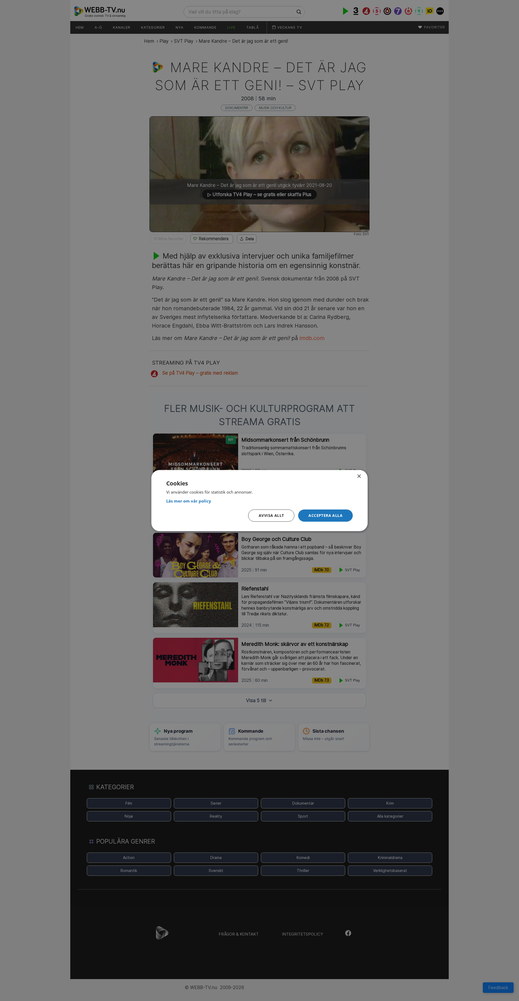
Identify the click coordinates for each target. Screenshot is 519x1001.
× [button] (359, 476)
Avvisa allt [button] (271, 515)
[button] (325, 516)
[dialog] (259, 500)
